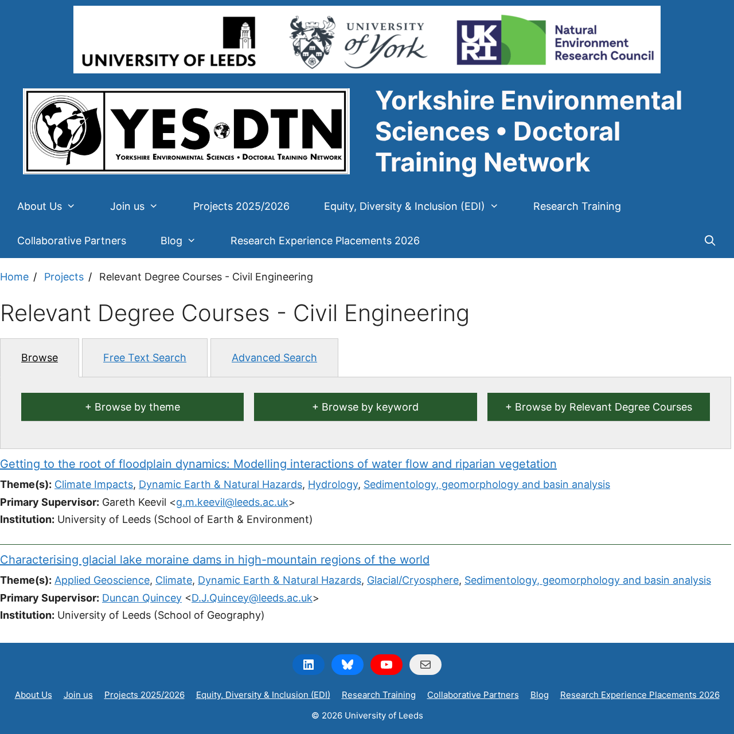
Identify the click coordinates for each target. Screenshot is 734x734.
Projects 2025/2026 (241, 206)
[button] (77, 206)
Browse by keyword (370, 407)
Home (14, 277)
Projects (64, 277)
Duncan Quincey (142, 598)
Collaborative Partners (71, 241)
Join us (127, 206)
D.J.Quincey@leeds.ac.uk (252, 598)
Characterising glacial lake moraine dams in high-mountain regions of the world (215, 560)
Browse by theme (137, 407)
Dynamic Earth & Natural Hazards (220, 484)
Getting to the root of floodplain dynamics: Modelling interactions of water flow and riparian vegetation (278, 464)
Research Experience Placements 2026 (325, 241)
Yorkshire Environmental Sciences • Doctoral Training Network (528, 131)
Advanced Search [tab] (274, 358)
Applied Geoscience (102, 580)
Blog (171, 241)
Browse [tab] (39, 358)
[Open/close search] (710, 241)
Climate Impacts (93, 484)
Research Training (577, 206)
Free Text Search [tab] (144, 358)
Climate (173, 580)
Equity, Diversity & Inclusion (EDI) (404, 206)
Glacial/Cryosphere (413, 580)
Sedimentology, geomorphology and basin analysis (487, 484)
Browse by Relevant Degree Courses (603, 407)
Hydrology (333, 484)
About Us (39, 206)
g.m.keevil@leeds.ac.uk (232, 502)
